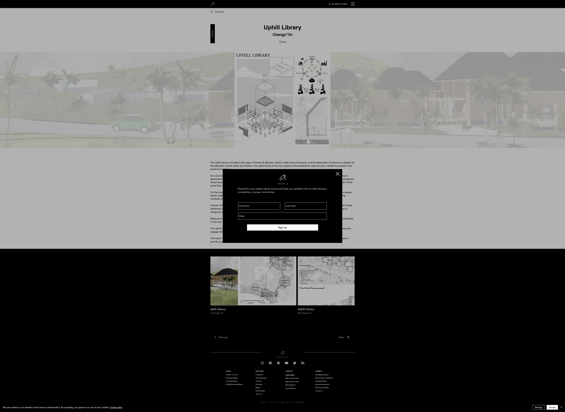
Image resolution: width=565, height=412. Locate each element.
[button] (337, 174)
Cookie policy (116, 407)
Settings (538, 407)
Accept (552, 407)
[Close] (561, 407)
